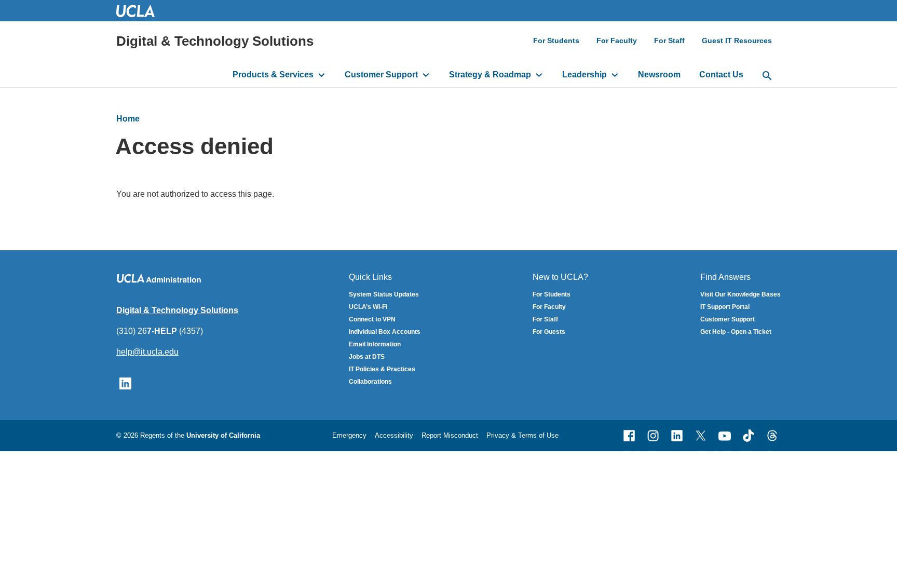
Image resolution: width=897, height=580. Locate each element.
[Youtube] (724, 435)
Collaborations (370, 381)
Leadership (584, 74)
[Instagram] (653, 435)
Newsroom (659, 74)
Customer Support (381, 74)
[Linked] (677, 435)
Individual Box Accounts (384, 331)
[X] (700, 435)
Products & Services (273, 74)
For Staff (669, 40)
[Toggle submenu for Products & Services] (321, 74)
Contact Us (721, 74)
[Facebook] (629, 435)
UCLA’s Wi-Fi (368, 307)
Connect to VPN (372, 319)
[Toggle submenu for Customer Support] (425, 74)
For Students (556, 40)
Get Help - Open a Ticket (735, 331)
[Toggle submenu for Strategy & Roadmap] (539, 74)
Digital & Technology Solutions (215, 41)
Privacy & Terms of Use (522, 435)
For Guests (549, 331)
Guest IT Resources (737, 40)
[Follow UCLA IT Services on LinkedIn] (125, 382)
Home (128, 118)
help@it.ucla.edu (147, 351)
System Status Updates (384, 294)
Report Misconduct (450, 435)
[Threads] (772, 435)
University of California (223, 435)
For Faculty (616, 40)
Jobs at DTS (367, 356)
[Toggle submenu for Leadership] (614, 74)
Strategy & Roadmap (490, 74)
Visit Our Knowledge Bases (740, 294)
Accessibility (394, 435)
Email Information (375, 344)
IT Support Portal (725, 307)
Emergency (349, 435)
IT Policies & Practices (382, 369)
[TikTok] (748, 435)
